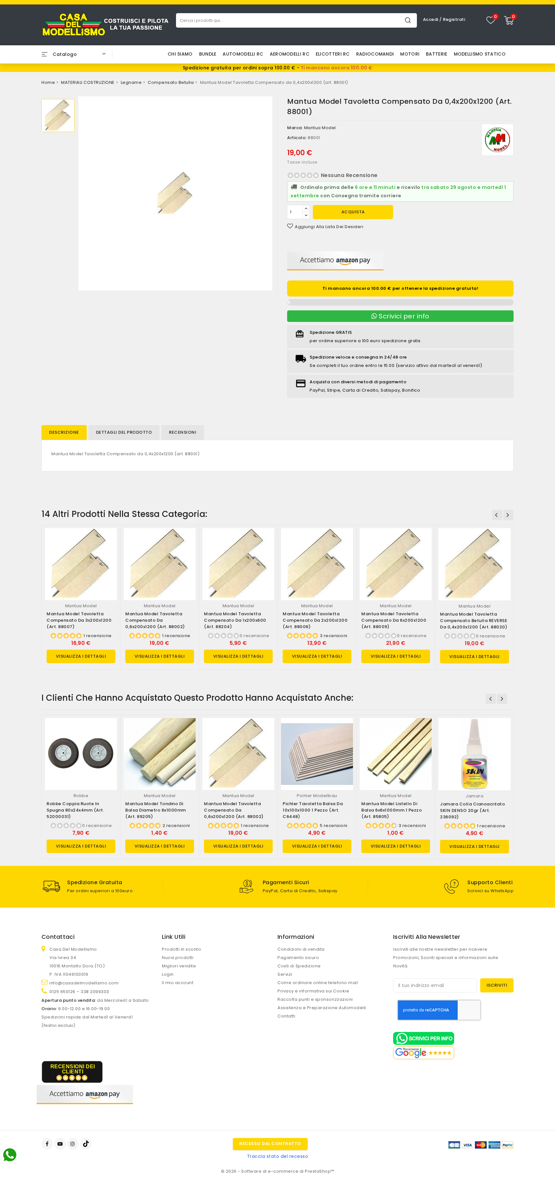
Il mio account (177, 983)
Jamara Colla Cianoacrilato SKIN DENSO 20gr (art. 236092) (472, 810)
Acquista (353, 212)
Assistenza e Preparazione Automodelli (322, 1008)
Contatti (286, 1016)
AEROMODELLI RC (289, 54)
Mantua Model (320, 128)
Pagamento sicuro (298, 958)
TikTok (86, 1144)
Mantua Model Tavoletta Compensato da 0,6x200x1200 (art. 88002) (155, 620)
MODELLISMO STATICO (480, 54)
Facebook (47, 1144)
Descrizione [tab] (64, 432)
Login (168, 974)
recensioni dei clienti (72, 1069)
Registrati (454, 19)
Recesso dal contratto (270, 1144)
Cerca (408, 20)
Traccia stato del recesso (277, 1156)
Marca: (295, 128)
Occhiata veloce (109, 539)
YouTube (60, 1144)
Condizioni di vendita (301, 949)
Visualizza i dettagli (81, 656)
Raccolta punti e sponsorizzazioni (315, 999)
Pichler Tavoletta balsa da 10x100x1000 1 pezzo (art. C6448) (313, 810)
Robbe (81, 796)
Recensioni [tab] (182, 432)
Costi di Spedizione (299, 966)
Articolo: (297, 138)
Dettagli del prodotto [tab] (124, 432)
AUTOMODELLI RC (243, 54)
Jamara (474, 796)
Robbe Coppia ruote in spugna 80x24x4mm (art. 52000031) (75, 810)
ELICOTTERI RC (333, 54)
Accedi (431, 19)
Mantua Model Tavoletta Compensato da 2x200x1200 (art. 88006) (315, 620)
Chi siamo (180, 54)
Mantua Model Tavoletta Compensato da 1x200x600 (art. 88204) (235, 620)
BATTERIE (436, 54)
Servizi (285, 974)
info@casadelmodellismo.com (84, 983)
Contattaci (58, 937)
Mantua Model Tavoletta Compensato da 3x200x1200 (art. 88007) (79, 620)
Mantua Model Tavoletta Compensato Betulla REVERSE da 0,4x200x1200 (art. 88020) (473, 620)
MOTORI (409, 54)
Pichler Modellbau (317, 796)
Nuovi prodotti (177, 958)
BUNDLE (207, 54)
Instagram (73, 1144)
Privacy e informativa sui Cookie (313, 991)
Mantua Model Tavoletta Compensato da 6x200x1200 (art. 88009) (393, 620)
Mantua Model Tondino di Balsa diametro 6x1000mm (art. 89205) (155, 810)
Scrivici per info (403, 316)
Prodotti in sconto (181, 949)
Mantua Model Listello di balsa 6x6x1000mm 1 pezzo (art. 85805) (391, 810)
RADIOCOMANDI (375, 54)
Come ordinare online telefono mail (318, 983)
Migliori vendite (179, 966)
